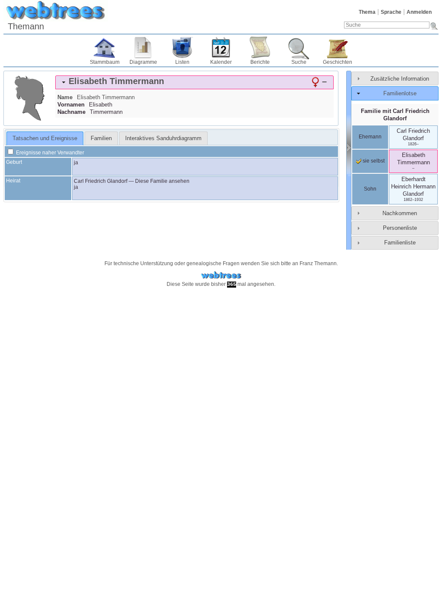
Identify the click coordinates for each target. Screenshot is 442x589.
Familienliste (400, 242)
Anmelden (419, 12)
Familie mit (395, 115)
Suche (298, 62)
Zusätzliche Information (399, 78)
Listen (182, 62)
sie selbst (373, 161)
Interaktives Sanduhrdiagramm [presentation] (163, 138)
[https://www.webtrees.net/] (221, 275)
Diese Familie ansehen (162, 181)
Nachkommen (399, 213)
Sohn (370, 189)
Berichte (260, 62)
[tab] (194, 82)
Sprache (391, 12)
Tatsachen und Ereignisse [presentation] (45, 138)
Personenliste (400, 228)
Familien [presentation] (101, 138)
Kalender (221, 62)
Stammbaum (105, 62)
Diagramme (143, 62)
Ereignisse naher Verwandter (49, 153)
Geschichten (337, 62)
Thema (367, 12)
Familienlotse (400, 93)
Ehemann (370, 137)
